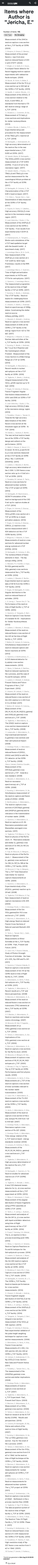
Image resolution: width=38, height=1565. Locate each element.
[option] (8, 35)
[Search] (30, 3)
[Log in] (35, 3)
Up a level (10, 1563)
